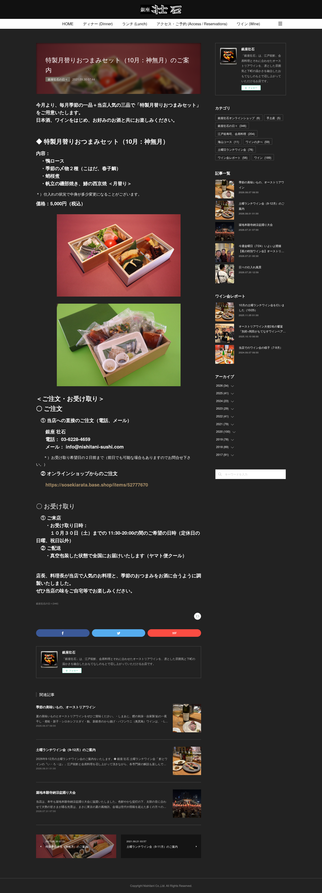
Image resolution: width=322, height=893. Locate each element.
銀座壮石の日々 (58, 79)
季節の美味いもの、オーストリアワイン (65, 706)
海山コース (228, 142)
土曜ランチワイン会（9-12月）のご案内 (66, 749)
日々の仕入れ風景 (250, 267)
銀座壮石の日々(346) (47, 603)
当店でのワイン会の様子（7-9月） (261, 347)
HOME (68, 23)
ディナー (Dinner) (98, 23)
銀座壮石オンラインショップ (239, 118)
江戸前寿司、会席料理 (236, 134)
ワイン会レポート (233, 157)
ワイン (262, 157)
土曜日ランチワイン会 (235, 149)
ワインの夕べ (258, 142)
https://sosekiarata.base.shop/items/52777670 (96, 484)
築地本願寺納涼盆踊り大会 (56, 792)
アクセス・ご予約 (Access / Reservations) (192, 23)
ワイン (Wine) (248, 23)
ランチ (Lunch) (134, 23)
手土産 (274, 118)
